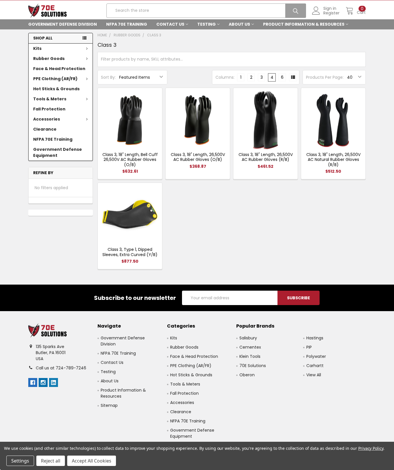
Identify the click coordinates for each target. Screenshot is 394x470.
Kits (37, 48)
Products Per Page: (325, 77)
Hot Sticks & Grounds (56, 89)
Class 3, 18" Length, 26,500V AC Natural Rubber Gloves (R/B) (333, 160)
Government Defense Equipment (57, 152)
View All (313, 375)
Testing (206, 24)
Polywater (316, 356)
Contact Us (170, 24)
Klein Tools (249, 356)
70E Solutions (252, 366)
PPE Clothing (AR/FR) (55, 79)
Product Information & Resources (303, 24)
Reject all (50, 461)
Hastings (314, 338)
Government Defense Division (62, 24)
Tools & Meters (49, 99)
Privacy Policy (370, 448)
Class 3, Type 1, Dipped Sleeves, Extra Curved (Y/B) (129, 252)
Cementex (250, 347)
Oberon (247, 375)
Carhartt (315, 366)
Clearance (45, 129)
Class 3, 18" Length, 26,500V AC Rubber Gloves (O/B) (198, 157)
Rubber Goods (49, 58)
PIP (309, 347)
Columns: (224, 77)
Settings (20, 461)
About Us (239, 24)
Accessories (46, 119)
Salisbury (248, 338)
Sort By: (108, 77)
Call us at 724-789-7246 (61, 368)
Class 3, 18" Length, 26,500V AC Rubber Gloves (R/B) (266, 157)
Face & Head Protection (59, 69)
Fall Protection (49, 109)
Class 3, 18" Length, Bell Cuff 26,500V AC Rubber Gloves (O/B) (130, 160)
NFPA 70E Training (126, 24)
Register (331, 13)
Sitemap (109, 405)
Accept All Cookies (91, 461)
